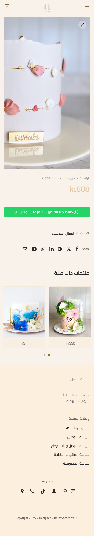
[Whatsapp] (43, 249)
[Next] (85, 311)
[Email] (25, 249)
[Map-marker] (22, 491)
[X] (68, 249)
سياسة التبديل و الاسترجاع (70, 446)
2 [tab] (44, 355)
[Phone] (32, 491)
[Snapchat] (54, 491)
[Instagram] (73, 491)
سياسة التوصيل (78, 437)
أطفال (70, 233)
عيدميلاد (59, 178)
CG (76, 518)
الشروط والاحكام (77, 428)
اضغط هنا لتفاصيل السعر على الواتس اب (44, 212)
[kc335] (70, 312)
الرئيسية (85, 178)
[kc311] (24, 312)
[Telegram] (34, 249)
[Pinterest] (60, 249)
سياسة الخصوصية (76, 463)
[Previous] (9, 311)
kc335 (70, 343)
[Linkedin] (51, 249)
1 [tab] (49, 355)
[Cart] (7, 6)
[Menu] (87, 6)
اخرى (72, 178)
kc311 (24, 343)
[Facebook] (76, 249)
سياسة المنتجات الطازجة (72, 454)
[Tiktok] (42, 491)
